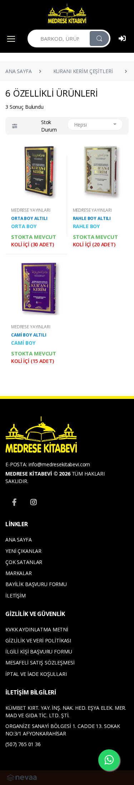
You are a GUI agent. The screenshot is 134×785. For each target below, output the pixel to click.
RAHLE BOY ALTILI (92, 218)
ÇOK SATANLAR (23, 562)
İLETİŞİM (15, 595)
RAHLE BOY (86, 226)
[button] (14, 126)
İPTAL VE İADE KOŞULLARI (36, 674)
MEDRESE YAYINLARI (30, 210)
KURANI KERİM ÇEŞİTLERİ (83, 71)
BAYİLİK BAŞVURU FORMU (36, 584)
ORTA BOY (23, 226)
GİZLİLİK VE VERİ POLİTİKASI (38, 640)
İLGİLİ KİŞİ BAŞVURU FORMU (38, 651)
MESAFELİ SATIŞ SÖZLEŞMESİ (39, 662)
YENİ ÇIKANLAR (23, 551)
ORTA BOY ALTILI (29, 218)
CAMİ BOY (23, 342)
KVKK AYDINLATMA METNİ (36, 629)
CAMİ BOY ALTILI (28, 335)
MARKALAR (18, 573)
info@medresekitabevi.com (59, 464)
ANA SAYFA (18, 71)
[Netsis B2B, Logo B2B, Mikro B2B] (21, 777)
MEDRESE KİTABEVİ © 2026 (37, 473)
